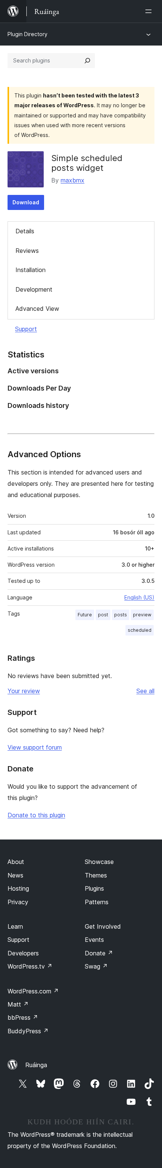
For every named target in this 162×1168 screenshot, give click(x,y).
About (16, 861)
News (15, 875)
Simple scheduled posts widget (86, 163)
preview (142, 614)
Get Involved (103, 926)
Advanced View (37, 308)
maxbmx (72, 180)
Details (24, 231)
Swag (96, 966)
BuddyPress (28, 1031)
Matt (18, 1004)
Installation (30, 270)
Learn (15, 926)
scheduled (139, 630)
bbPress (23, 1017)
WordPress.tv (30, 966)
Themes (96, 875)
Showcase (99, 861)
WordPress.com (33, 991)
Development (33, 289)
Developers (23, 953)
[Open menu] (150, 11)
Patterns (97, 902)
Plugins (94, 888)
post (103, 614)
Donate (99, 953)
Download (25, 202)
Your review (24, 691)
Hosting (18, 888)
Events (94, 939)
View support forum (35, 747)
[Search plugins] (87, 60)
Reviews (27, 250)
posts (120, 614)
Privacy (18, 902)
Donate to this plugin (36, 815)
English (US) (139, 597)
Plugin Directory (27, 34)
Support (26, 329)
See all (145, 691)
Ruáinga (36, 1065)
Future (85, 614)
